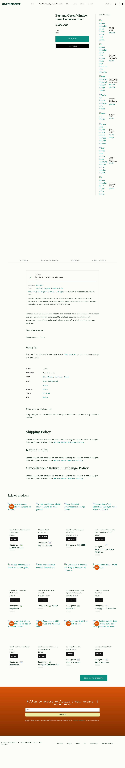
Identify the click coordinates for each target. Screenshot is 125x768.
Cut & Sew (46, 393)
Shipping (69, 743)
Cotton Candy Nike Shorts (103, 647)
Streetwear (58, 377)
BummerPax (14, 665)
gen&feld (70, 608)
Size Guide (60, 743)
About (91, 4)
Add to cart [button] (43, 537)
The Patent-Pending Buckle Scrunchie (50, 4)
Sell (67, 4)
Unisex (45, 385)
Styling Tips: (33, 355)
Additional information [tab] (49, 260)
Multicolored (53, 381)
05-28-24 (39, 288)
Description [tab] (24, 260)
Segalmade (14, 608)
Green (45, 381)
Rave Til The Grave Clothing (104, 550)
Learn (74, 4)
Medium (45, 397)
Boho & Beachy (48, 377)
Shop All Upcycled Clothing (44, 292)
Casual (66, 377)
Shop (32, 4)
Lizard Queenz (17, 548)
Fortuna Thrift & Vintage (49, 277)
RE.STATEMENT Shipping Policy (69, 442)
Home (30, 292)
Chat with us (70, 355)
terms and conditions (79, 720)
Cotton (45, 389)
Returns (77, 743)
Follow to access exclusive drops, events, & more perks (62, 703)
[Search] (115, 4)
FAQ (84, 743)
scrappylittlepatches (105, 608)
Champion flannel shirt (73, 647)
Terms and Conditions (107, 743)
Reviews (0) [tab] (75, 260)
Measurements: (33, 337)
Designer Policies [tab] (99, 260)
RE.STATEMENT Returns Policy (68, 460)
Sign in (108, 4)
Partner (83, 4)
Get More (13, 539)
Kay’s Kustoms (45, 545)
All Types (39, 285)
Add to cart (72, 39)
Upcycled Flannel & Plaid (53, 288)
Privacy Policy (93, 743)
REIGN (83, 545)
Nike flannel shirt (43, 530)
